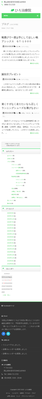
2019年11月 (10, 258)
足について (10, 200)
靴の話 (9, 203)
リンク (18, 396)
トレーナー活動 (16, 167)
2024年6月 (10, 225)
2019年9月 (10, 261)
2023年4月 (10, 243)
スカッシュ (15, 164)
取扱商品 (14, 176)
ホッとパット (20, 182)
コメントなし (24, 46)
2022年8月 (10, 252)
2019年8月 (10, 264)
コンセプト (15, 393)
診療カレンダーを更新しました (15, 349)
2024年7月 (10, 222)
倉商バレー (19, 170)
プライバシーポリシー (28, 396)
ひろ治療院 (22, 10)
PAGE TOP (39, 385)
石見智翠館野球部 (21, 173)
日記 (12, 28)
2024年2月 (10, 231)
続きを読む (35, 63)
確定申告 (14, 194)
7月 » (8, 295)
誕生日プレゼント (11, 74)
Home (3, 28)
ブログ (8, 28)
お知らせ (9, 158)
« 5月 (4, 295)
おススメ (9, 155)
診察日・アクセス (25, 393)
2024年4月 (10, 228)
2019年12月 (10, 255)
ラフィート (19, 185)
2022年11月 (10, 246)
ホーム (8, 393)
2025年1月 (10, 216)
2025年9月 (10, 213)
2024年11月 (10, 219)
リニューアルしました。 (12, 345)
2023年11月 (10, 234)
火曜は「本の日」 (17, 191)
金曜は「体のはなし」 (18, 197)
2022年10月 (10, 249)
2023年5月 (10, 240)
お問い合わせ (11, 396)
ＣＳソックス (20, 179)
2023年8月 (10, 237)
